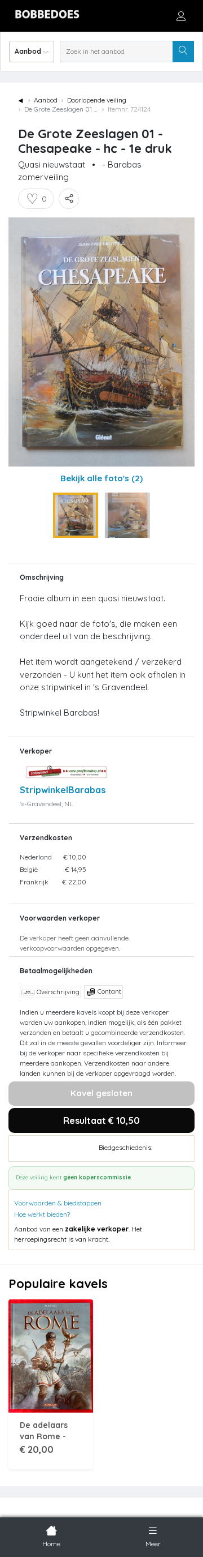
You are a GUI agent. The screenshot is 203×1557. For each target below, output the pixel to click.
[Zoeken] (183, 51)
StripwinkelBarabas (62, 789)
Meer (153, 1543)
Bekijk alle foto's (101, 478)
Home (51, 1543)
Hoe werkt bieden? (42, 1214)
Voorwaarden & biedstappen (58, 1203)
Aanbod (46, 100)
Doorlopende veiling (96, 100)
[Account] (181, 16)
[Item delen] (69, 199)
